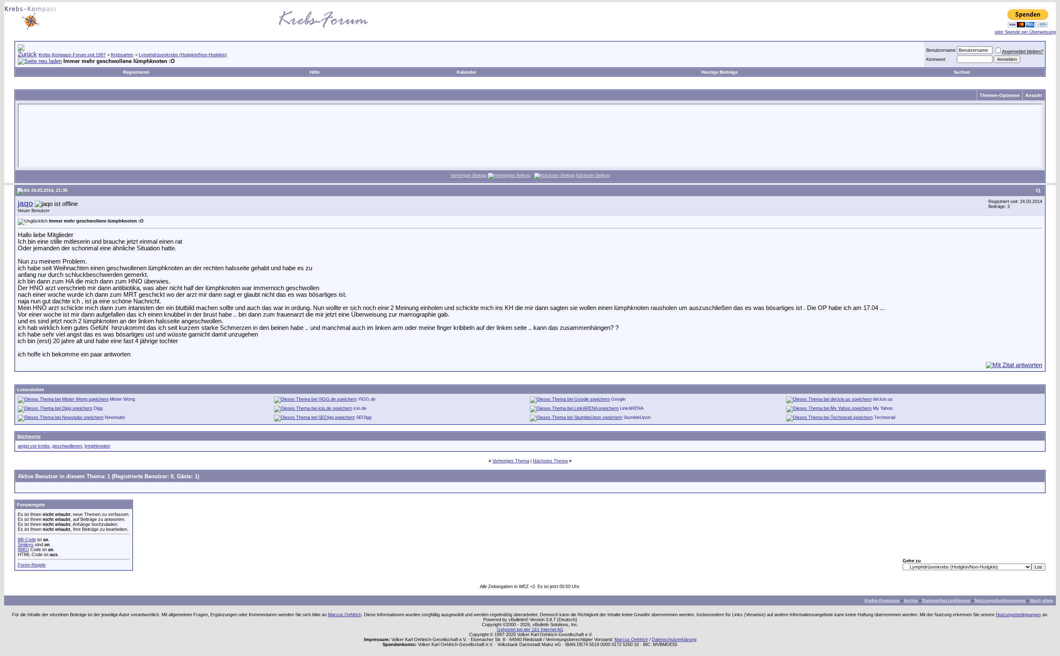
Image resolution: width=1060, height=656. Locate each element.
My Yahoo (883, 408)
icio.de (360, 408)
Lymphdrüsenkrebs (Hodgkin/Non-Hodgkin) (183, 54)
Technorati (884, 417)
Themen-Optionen (1000, 95)
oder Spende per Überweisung (1025, 31)
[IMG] (23, 549)
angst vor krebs (34, 445)
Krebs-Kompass (882, 600)
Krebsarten (122, 54)
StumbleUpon (637, 417)
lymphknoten (97, 445)
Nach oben (1041, 600)
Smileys (26, 544)
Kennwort (935, 59)
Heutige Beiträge (719, 72)
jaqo (25, 203)
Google (618, 399)
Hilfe (315, 72)
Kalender (466, 72)
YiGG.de (367, 399)
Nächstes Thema (550, 460)
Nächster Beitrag (593, 175)
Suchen (962, 72)
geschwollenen (67, 445)
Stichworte (29, 436)
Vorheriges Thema (510, 460)
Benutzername (941, 50)
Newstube (115, 417)
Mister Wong (122, 399)
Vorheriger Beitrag (468, 175)
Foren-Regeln (32, 564)
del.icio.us (883, 399)
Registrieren (136, 72)
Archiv (911, 600)
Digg (98, 408)
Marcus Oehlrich (344, 614)
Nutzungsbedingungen (1000, 600)
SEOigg (363, 417)
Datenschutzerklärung (946, 600)
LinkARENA (631, 408)
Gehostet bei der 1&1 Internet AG (530, 629)
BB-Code (27, 539)
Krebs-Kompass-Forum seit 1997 (72, 54)
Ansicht (1033, 95)
